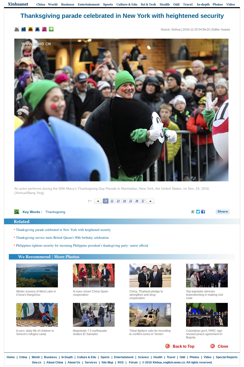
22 (112, 201)
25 (130, 201)
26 (136, 201)
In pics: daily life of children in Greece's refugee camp (35, 332)
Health (157, 357)
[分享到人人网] (212, 211)
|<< (90, 201)
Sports (105, 357)
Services (91, 362)
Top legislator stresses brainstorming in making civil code (204, 295)
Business (50, 357)
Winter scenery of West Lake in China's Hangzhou (36, 293)
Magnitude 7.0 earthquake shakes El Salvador (90, 332)
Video (207, 357)
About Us (74, 362)
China (23, 357)
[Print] (30, 29)
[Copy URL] (37, 29)
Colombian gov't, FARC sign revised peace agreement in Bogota (204, 334)
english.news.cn (174, 362)
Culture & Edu (86, 357)
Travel (171, 357)
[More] (51, 29)
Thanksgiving (55, 212)
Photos (194, 357)
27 (143, 201)
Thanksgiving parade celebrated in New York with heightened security (63, 229)
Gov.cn (36, 362)
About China (54, 362)
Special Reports (227, 357)
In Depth (67, 357)
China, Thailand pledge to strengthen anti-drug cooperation (146, 295)
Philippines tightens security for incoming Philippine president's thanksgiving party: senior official (82, 245)
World (36, 357)
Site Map (107, 362)
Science (143, 357)
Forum (133, 362)
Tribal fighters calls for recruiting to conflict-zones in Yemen (150, 332)
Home (11, 357)
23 (118, 201)
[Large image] (44, 29)
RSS (121, 362)
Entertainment (123, 357)
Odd (182, 357)
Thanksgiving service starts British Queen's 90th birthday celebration (62, 237)
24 (124, 201)
